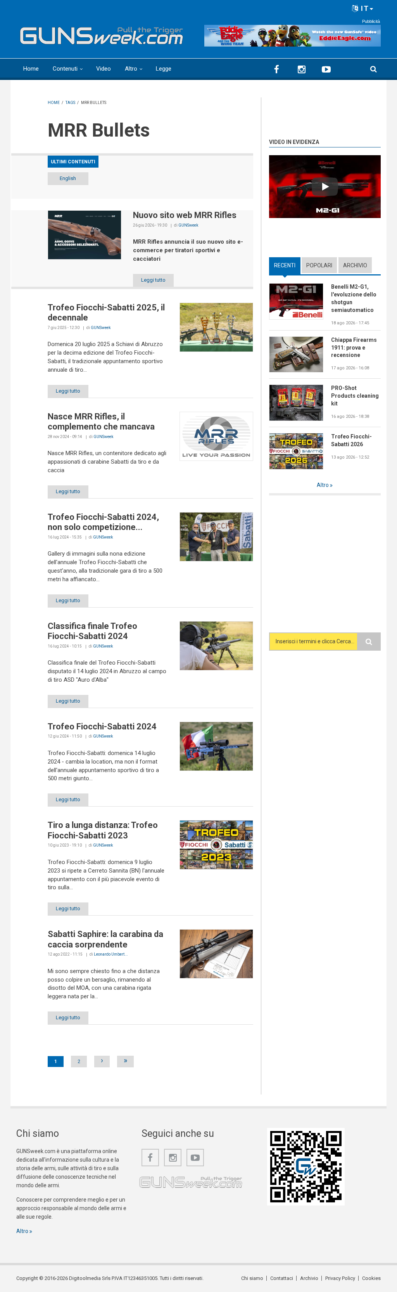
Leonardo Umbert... (111, 954)
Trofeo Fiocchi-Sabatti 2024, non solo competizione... (103, 522)
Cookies (371, 1278)
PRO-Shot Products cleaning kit (355, 396)
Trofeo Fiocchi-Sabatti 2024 (102, 726)
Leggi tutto (153, 280)
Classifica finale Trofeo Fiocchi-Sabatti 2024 (92, 631)
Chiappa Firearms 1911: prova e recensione (354, 348)
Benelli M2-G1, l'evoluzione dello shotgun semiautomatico (353, 298)
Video (103, 68)
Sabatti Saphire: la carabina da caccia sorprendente (105, 939)
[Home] (101, 34)
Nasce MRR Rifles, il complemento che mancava (101, 421)
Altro (131, 68)
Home (31, 68)
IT (364, 8)
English (68, 178)
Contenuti (65, 68)
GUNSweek (188, 225)
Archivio (355, 265)
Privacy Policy (340, 1278)
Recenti (287, 265)
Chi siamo (252, 1278)
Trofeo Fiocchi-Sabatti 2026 (351, 440)
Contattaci (281, 1278)
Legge (163, 68)
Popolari (319, 265)
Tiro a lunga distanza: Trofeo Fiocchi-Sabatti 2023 (103, 830)
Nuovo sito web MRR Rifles (184, 215)
